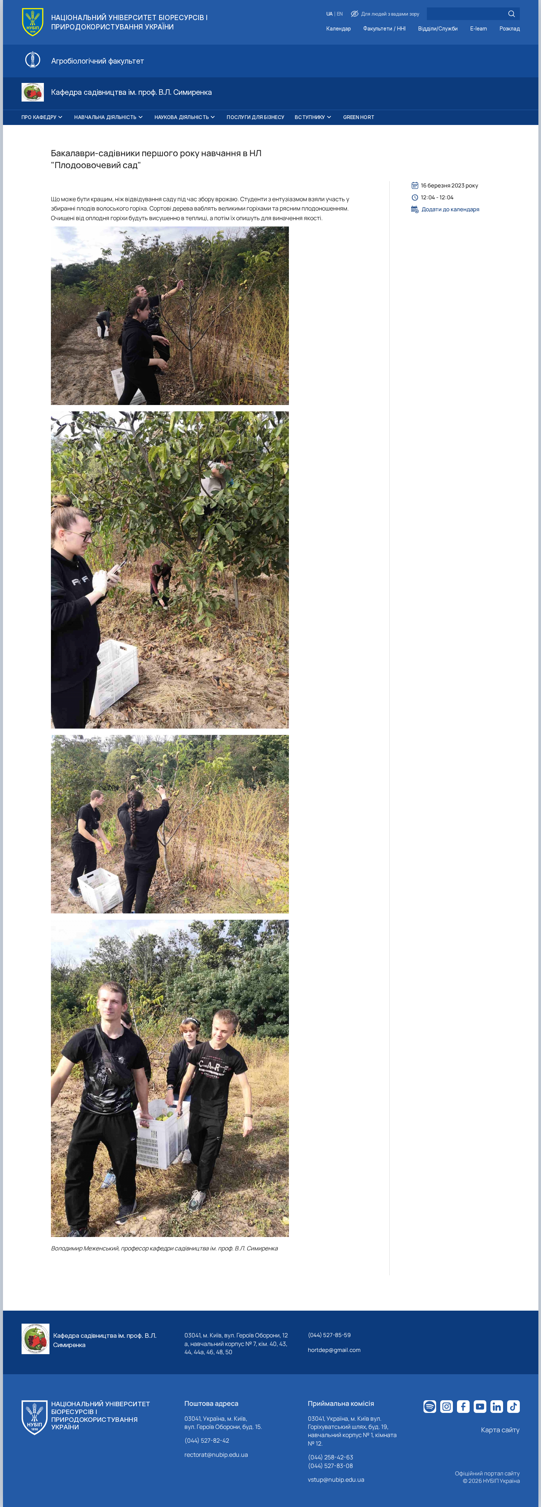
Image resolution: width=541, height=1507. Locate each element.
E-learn (478, 29)
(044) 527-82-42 (206, 1440)
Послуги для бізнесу (255, 117)
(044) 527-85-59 (329, 1335)
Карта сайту (500, 1429)
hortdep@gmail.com (334, 1350)
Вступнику (310, 117)
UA (329, 14)
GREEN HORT (359, 117)
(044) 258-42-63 (330, 1457)
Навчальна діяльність (105, 117)
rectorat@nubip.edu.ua (216, 1454)
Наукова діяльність (182, 117)
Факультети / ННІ (384, 29)
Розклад (510, 29)
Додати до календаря (450, 209)
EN (340, 14)
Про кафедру (39, 117)
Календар (338, 29)
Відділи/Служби (438, 29)
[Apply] (511, 13)
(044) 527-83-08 (330, 1466)
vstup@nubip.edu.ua (336, 1479)
